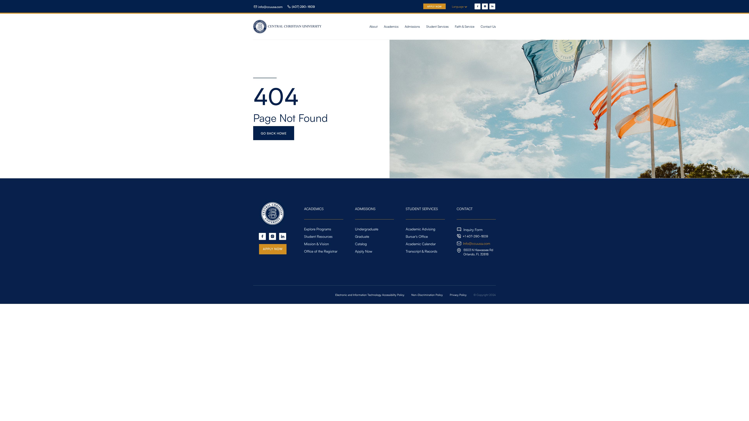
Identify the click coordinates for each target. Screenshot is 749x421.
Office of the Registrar (320, 251)
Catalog (361, 243)
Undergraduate (366, 228)
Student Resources (318, 236)
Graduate (362, 236)
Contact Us (488, 26)
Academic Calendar (421, 243)
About (373, 26)
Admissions (412, 26)
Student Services (437, 26)
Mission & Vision (316, 243)
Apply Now (434, 6)
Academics (391, 26)
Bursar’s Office (417, 236)
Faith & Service (464, 26)
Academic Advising (420, 228)
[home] (288, 26)
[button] (461, 6)
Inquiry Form (473, 229)
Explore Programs (317, 228)
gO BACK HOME (274, 133)
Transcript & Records (421, 251)
